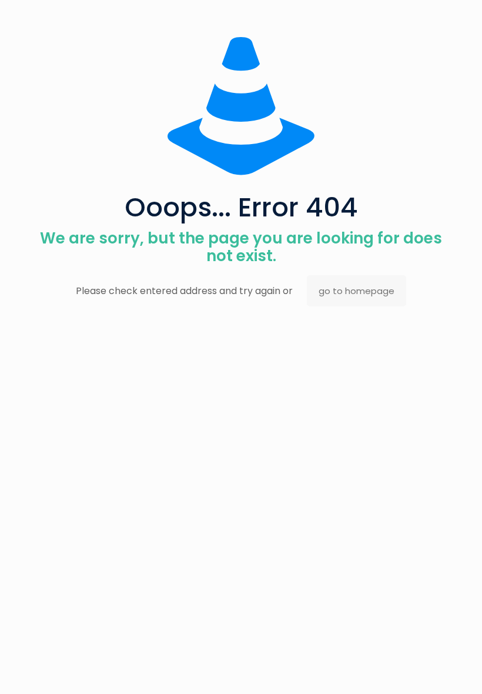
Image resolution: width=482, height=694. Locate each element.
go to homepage (356, 291)
